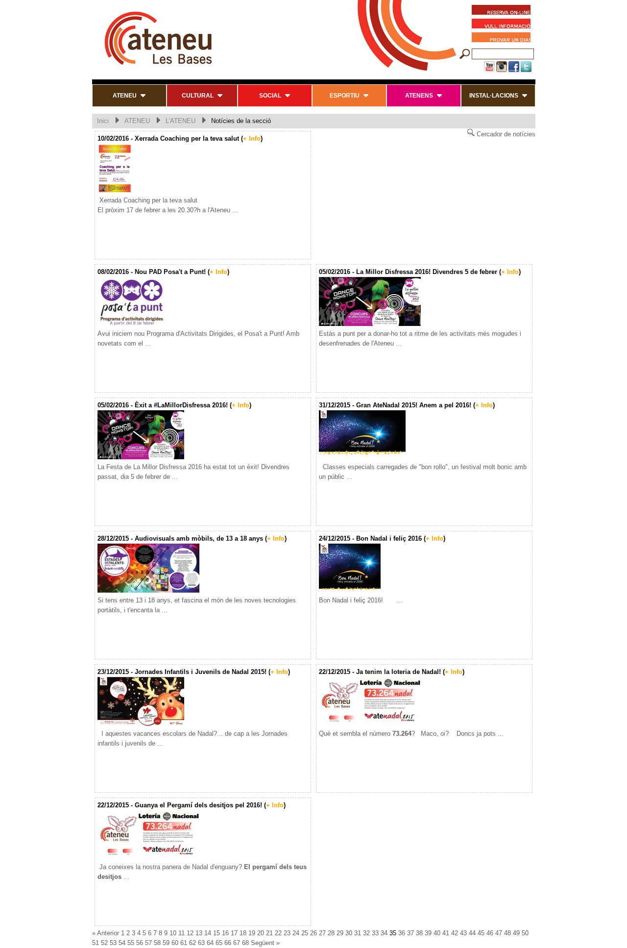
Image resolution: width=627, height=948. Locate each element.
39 (428, 933)
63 (201, 943)
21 (269, 933)
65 (219, 943)
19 (251, 933)
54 (122, 943)
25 (304, 933)
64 (210, 943)
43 (463, 933)
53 (113, 943)
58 (157, 943)
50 (525, 933)
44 (472, 933)
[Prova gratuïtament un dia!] (503, 38)
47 (498, 933)
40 (437, 933)
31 (357, 933)
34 (384, 933)
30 (348, 933)
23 (287, 933)
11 (181, 933)
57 (148, 943)
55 (130, 943)
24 (295, 933)
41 (445, 933)
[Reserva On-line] (501, 11)
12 (190, 933)
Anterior (108, 933)
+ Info (252, 138)
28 (331, 933)
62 (192, 943)
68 (245, 943)
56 (139, 943)
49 (516, 933)
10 (172, 933)
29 (340, 933)
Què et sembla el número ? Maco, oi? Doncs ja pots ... (411, 733)
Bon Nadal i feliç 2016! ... (361, 600)
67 (236, 943)
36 (401, 933)
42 (454, 933)
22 (278, 933)
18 (243, 933)
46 (489, 933)
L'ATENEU (180, 121)
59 (166, 943)
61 (183, 943)
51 (95, 943)
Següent (262, 943)
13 (198, 933)
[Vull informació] (503, 25)
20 (260, 933)
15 (216, 933)
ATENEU (137, 121)
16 (225, 933)
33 (375, 933)
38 (419, 933)
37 (410, 933)
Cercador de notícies (505, 134)
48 (507, 933)
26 (313, 933)
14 (207, 933)
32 (366, 933)
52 (104, 943)
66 (227, 943)
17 (234, 933)
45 (481, 933)
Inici (103, 121)
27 (322, 933)
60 (174, 943)
